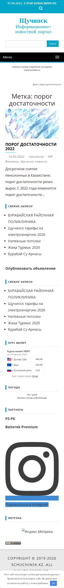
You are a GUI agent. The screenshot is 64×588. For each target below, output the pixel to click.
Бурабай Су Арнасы (24, 253)
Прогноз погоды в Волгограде (32, 398)
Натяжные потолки (24, 241)
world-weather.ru (32, 70)
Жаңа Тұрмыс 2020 (24, 247)
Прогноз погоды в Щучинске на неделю (32, 67)
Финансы (12, 161)
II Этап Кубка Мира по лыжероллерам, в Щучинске (33, 5)
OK (53, 583)
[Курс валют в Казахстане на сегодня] (24, 363)
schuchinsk (36, 156)
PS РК (10, 418)
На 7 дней (32, 394)
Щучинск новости (34, 161)
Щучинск (33, 20)
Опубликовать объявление (30, 268)
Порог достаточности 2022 (31, 146)
